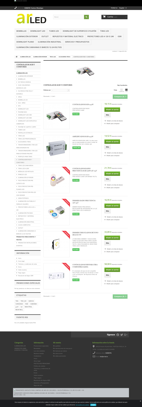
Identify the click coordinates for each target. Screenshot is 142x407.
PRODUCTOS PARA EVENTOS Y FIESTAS (26, 238)
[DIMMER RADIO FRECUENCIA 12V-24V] (56, 212)
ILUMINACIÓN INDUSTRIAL (49, 42)
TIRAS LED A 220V (23, 168)
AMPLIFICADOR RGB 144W (82, 137)
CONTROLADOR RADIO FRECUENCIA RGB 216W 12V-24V (84, 170)
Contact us (114, 8)
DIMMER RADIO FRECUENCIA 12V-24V (84, 202)
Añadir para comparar (112, 123)
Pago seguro (21, 273)
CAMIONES (33, 304)
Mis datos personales (59, 356)
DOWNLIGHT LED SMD (25, 118)
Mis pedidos (56, 346)
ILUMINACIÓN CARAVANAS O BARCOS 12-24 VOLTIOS (39, 47)
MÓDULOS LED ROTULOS (26, 171)
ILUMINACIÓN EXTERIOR (27, 36)
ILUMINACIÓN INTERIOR (25, 76)
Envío (20, 267)
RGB (26, 304)
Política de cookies (39, 366)
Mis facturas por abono (60, 351)
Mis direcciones (58, 353)
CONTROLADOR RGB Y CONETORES (24, 161)
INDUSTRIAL (28, 307)
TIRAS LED (104, 31)
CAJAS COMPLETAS (24, 225)
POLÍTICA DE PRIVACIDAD (42, 363)
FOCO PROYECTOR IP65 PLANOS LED (24, 188)
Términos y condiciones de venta (27, 264)
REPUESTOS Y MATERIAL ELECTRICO (68, 36)
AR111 (20, 97)
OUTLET (45, 36)
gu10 (16, 307)
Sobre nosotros (22, 270)
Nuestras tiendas (39, 353)
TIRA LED (23, 301)
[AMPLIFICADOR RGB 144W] (56, 148)
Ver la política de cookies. (82, 405)
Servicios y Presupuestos (77, 42)
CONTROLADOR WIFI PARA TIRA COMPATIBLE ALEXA (85, 266)
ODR (119, 36)
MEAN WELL (19, 310)
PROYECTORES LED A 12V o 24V (100, 36)
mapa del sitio (123, 51)
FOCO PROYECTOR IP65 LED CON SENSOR (26, 194)
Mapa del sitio (38, 385)
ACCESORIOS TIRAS (24, 142)
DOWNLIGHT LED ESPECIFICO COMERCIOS (26, 122)
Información (22, 253)
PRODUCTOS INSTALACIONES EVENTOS (26, 244)
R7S (19, 106)
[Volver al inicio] (16, 57)
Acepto (93, 405)
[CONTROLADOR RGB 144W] (56, 116)
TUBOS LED (54, 31)
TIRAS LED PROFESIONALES (27, 139)
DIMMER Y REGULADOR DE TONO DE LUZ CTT (85, 234)
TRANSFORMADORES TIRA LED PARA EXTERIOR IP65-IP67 (26, 152)
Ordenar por (47, 90)
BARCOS (31, 301)
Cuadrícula (121, 91)
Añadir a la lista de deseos (115, 121)
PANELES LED (22, 174)
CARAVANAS (19, 304)
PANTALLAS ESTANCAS (25, 133)
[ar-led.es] (32, 18)
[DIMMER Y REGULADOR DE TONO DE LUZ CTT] (56, 244)
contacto (114, 51)
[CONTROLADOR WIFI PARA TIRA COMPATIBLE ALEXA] (56, 276)
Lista (126, 91)
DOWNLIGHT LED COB (25, 115)
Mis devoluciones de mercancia (62, 348)
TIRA (16, 301)
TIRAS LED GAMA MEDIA (25, 165)
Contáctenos (37, 356)
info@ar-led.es (104, 356)
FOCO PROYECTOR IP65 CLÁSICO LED (24, 182)
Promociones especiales (28, 283)
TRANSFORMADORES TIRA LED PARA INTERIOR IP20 (26, 146)
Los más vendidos (39, 351)
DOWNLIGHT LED (37, 31)
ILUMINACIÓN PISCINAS (25, 213)
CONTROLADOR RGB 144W (83, 104)
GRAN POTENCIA (23, 198)
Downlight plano (25, 42)
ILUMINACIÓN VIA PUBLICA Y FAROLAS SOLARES (26, 203)
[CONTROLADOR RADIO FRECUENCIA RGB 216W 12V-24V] (56, 180)
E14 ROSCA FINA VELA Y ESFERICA (24, 92)
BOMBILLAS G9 (22, 100)
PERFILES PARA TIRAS (25, 156)
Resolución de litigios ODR (25, 275)
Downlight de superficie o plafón (79, 31)
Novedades (37, 348)
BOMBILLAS (21, 31)
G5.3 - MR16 (21, 103)
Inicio (19, 258)
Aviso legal (21, 261)
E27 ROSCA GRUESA (24, 82)
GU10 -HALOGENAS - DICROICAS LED (23, 86)
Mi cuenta (57, 343)
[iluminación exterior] (71, 3)
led (21, 307)
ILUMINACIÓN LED (22, 73)
